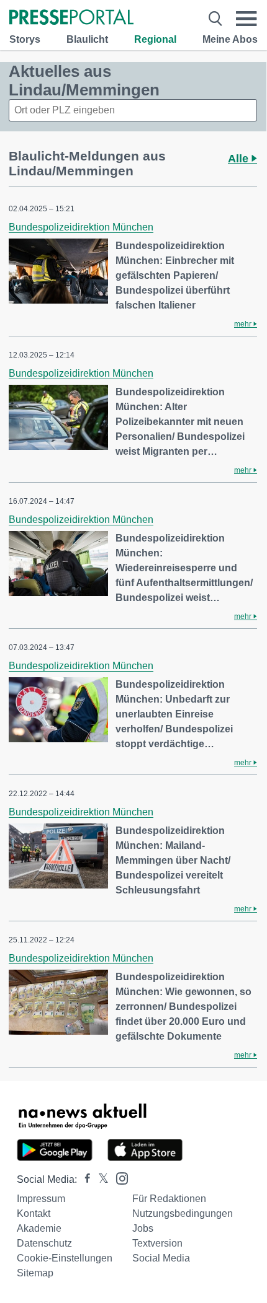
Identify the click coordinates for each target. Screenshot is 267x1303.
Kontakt (33, 1213)
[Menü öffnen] (246, 18)
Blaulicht (87, 39)
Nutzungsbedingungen (182, 1213)
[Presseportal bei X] (100, 1179)
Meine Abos (230, 39)
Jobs (142, 1228)
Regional (155, 39)
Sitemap (35, 1273)
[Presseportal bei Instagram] (118, 1177)
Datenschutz (44, 1243)
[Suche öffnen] (215, 18)
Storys (24, 39)
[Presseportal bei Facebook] (84, 1179)
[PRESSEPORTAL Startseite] (71, 18)
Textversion (157, 1243)
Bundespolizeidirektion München (81, 227)
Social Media (161, 1258)
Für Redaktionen (169, 1198)
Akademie (39, 1228)
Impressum (41, 1198)
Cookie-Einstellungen (64, 1258)
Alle (239, 158)
